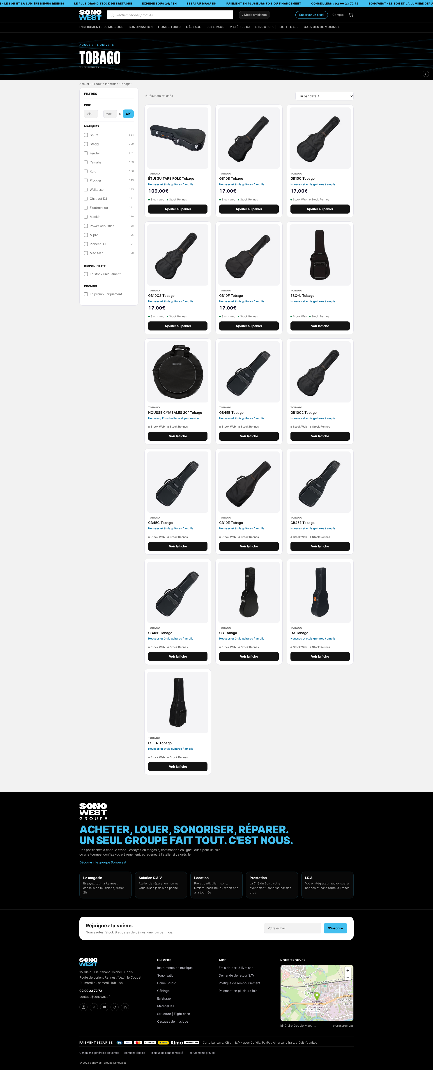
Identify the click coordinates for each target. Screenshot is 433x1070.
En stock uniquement (105, 274)
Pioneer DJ (112, 244)
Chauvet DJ (112, 198)
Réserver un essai (311, 14)
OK (128, 114)
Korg (112, 171)
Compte (338, 14)
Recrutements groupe (201, 1052)
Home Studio (169, 27)
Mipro (112, 235)
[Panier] (351, 15)
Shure (112, 135)
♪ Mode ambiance (254, 14)
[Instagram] (83, 1007)
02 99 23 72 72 (90, 991)
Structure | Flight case (276, 27)
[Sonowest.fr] (90, 15)
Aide (222, 960)
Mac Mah (112, 253)
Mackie (112, 217)
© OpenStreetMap (343, 1025)
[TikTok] (115, 1007)
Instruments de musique (101, 27)
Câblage (193, 27)
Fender (112, 153)
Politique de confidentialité (166, 1052)
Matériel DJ (240, 27)
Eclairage (215, 27)
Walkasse (112, 189)
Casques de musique (322, 27)
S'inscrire (335, 928)
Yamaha (112, 162)
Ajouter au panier (178, 209)
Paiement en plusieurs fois (238, 991)
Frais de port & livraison (236, 968)
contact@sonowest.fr (95, 996)
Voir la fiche (320, 326)
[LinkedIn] (125, 1007)
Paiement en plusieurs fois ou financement (263, 3)
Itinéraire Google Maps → (298, 1025)
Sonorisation (141, 27)
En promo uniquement (106, 294)
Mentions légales (134, 1052)
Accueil (84, 84)
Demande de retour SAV (236, 975)
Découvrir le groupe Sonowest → (104, 862)
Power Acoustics (112, 226)
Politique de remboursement (239, 983)
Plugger (112, 180)
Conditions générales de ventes (99, 1052)
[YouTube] (104, 1007)
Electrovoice (112, 207)
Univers (164, 960)
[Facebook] (94, 1007)
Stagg (112, 144)
